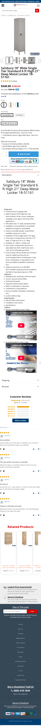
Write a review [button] (20, 420)
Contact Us (20, 629)
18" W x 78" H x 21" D (9, 123)
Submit (32, 611)
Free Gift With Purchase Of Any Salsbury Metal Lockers (20, 130)
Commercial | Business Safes (18, 15)
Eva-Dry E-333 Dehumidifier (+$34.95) (16, 144)
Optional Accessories (8, 141)
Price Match (20, 633)
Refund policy (20, 652)
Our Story (20, 624)
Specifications (11, 305)
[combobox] (20, 10)
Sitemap (20, 656)
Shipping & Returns (20, 638)
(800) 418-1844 (22, 690)
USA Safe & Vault (17, 721)
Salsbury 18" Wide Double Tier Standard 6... (24, 567)
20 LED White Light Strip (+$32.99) (15, 146)
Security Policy (20, 675)
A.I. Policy (20, 670)
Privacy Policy (20, 666)
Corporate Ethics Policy (20, 680)
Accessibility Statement (20, 661)
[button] (5, 81)
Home (3, 15)
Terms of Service (20, 647)
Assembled (19, 115)
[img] (4, 433)
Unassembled (7, 115)
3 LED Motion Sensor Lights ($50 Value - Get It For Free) (19, 136)
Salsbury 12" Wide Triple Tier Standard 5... (8, 567)
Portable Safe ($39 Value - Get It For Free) (17, 133)
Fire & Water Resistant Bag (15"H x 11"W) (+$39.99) (21, 149)
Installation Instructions (14, 303)
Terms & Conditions (20, 643)
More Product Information (15, 300)
